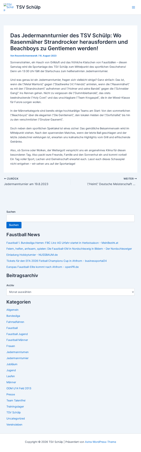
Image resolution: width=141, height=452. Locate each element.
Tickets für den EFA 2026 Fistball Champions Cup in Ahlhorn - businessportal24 (56, 261)
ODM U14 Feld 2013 (18, 388)
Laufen (10, 376)
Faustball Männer (17, 340)
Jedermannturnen (17, 352)
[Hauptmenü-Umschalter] (133, 7)
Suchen (10, 211)
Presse (10, 394)
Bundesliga (13, 316)
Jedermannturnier (17, 358)
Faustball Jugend (17, 334)
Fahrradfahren (15, 322)
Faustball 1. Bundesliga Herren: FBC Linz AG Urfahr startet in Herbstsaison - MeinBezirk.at (62, 242)
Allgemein (12, 309)
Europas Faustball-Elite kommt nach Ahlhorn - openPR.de (42, 267)
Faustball (12, 328)
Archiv (10, 285)
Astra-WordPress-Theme (100, 442)
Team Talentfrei (15, 400)
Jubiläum (11, 364)
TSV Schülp (28, 7)
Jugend (11, 370)
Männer (11, 382)
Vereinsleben (14, 424)
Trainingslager (15, 406)
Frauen (10, 346)
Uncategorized (15, 418)
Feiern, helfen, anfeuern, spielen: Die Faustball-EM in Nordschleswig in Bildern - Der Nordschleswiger (69, 248)
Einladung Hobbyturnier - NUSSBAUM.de (32, 254)
